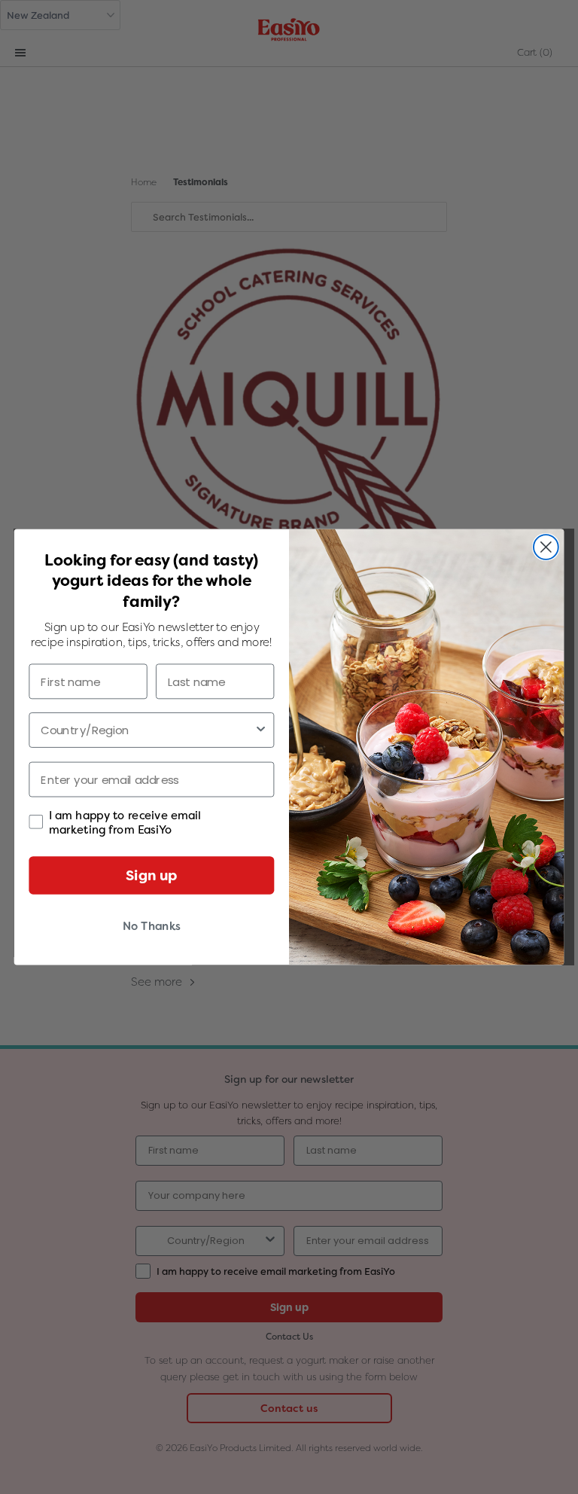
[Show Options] (261, 730)
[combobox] (147, 730)
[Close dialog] (546, 547)
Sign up (151, 875)
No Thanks (152, 926)
